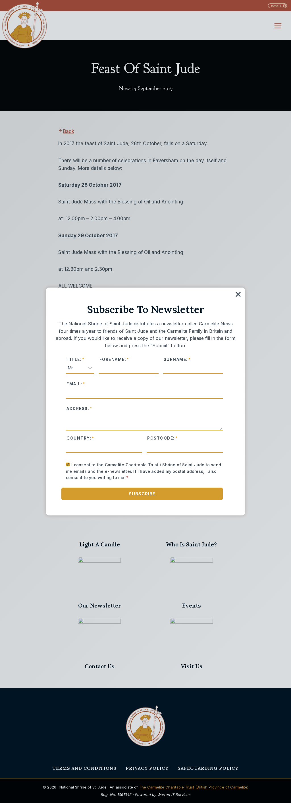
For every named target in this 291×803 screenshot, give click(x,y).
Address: (79, 408)
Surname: (177, 359)
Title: (75, 359)
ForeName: (114, 359)
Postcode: (162, 438)
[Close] (238, 294)
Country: (80, 438)
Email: (75, 384)
